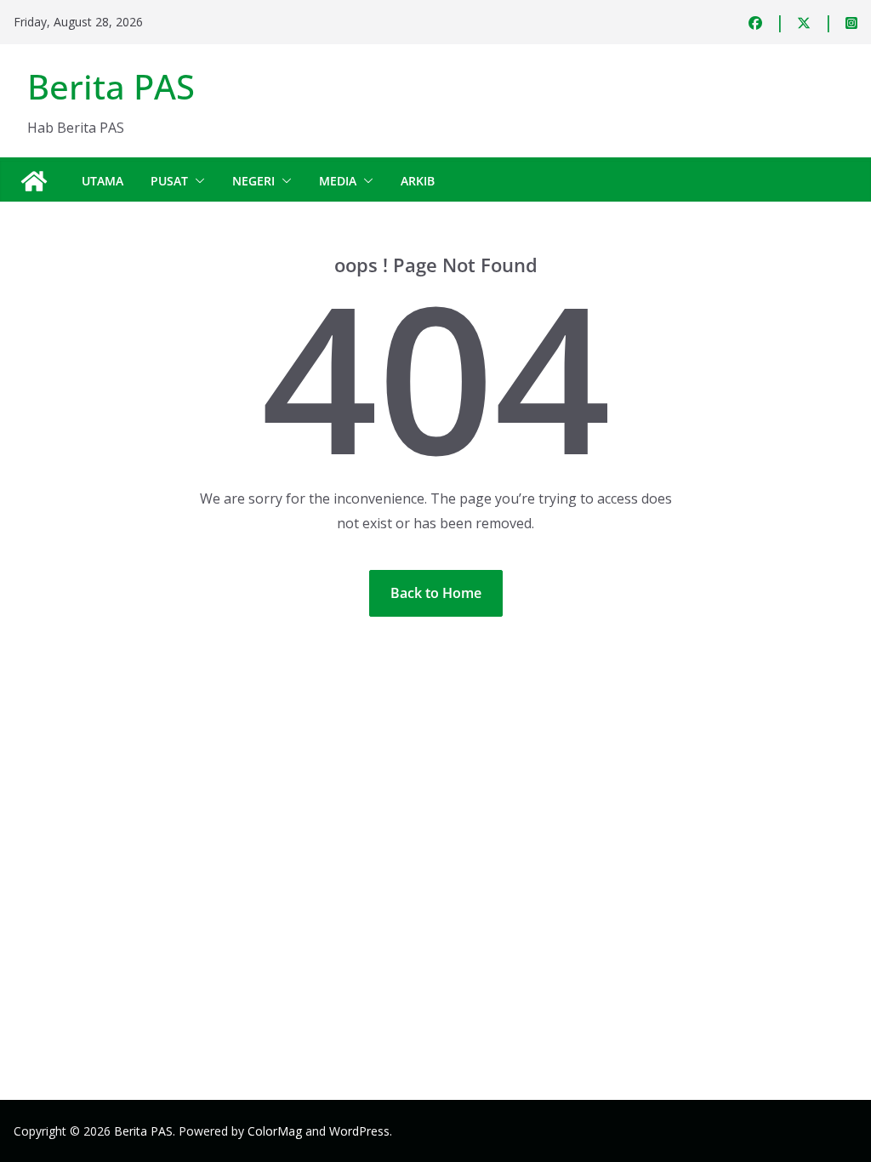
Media (337, 181)
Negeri (253, 181)
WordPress (359, 1131)
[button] (196, 181)
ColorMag (275, 1131)
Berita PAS (111, 86)
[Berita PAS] (34, 181)
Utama (102, 181)
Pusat (169, 181)
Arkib (418, 181)
